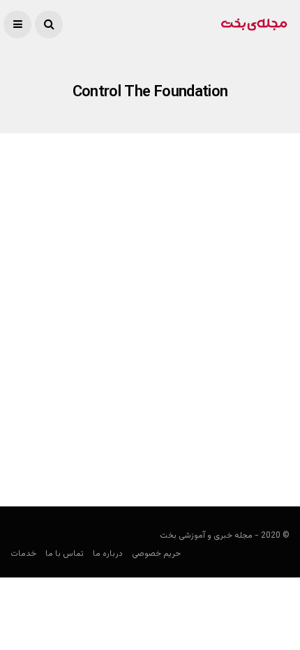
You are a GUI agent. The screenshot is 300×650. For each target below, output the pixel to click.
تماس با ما (64, 553)
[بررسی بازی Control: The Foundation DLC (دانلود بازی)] (150, 294)
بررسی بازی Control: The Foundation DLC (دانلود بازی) (163, 403)
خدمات (23, 553)
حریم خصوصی (156, 553)
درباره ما (108, 553)
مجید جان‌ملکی (261, 439)
